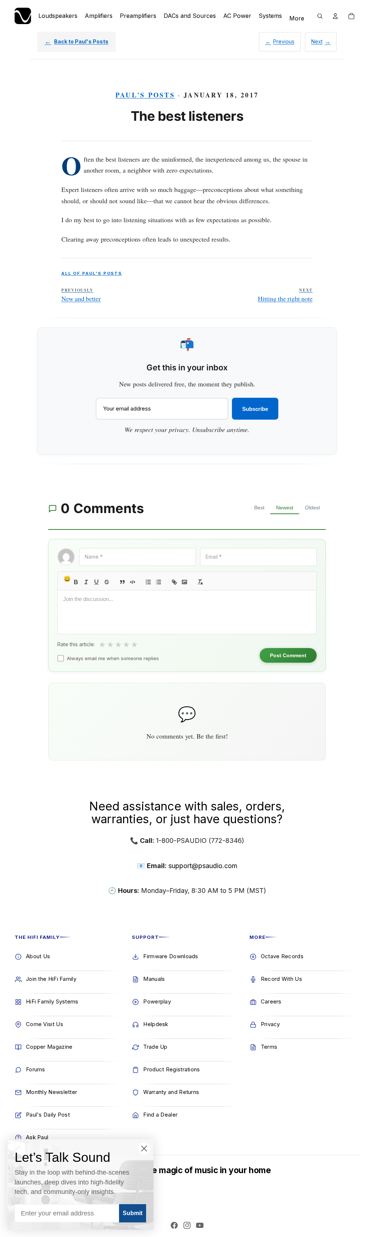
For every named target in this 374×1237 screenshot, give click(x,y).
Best (259, 507)
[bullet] (158, 582)
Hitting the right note (285, 295)
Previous (283, 41)
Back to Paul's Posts (81, 41)
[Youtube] (199, 1225)
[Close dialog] (144, 1148)
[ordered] (148, 582)
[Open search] (320, 16)
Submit (132, 1213)
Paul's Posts (145, 95)
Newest (284, 507)
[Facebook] (174, 1225)
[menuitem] (297, 18)
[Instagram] (187, 1225)
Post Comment (288, 655)
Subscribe (255, 409)
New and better (81, 295)
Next (317, 41)
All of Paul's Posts (91, 273)
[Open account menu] (335, 16)
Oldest (312, 507)
